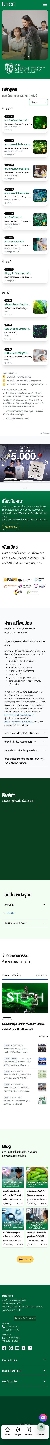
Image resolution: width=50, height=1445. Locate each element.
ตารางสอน (11, 913)
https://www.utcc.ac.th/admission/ (18, 721)
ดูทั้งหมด (23, 1259)
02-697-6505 (12, 1326)
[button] (45, 4)
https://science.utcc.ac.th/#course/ (19, 715)
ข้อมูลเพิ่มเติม (11, 527)
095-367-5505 (12, 1330)
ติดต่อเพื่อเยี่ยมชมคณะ (26, 1318)
